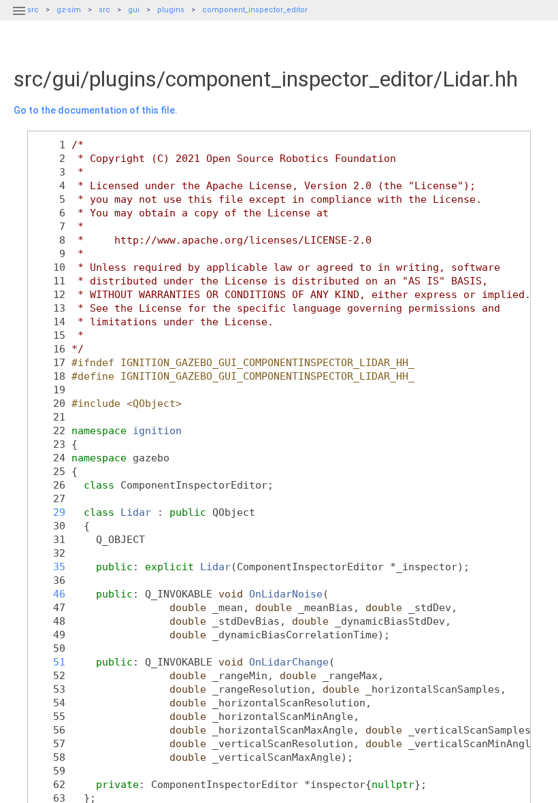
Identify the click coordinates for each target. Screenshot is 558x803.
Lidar (135, 512)
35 (50, 566)
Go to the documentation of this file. (96, 110)
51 (50, 662)
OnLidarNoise (286, 594)
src (104, 9)
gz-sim (68, 9)
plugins (170, 9)
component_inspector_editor (255, 9)
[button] (19, 19)
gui (134, 9)
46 (50, 594)
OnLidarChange (289, 662)
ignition (157, 430)
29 (50, 512)
